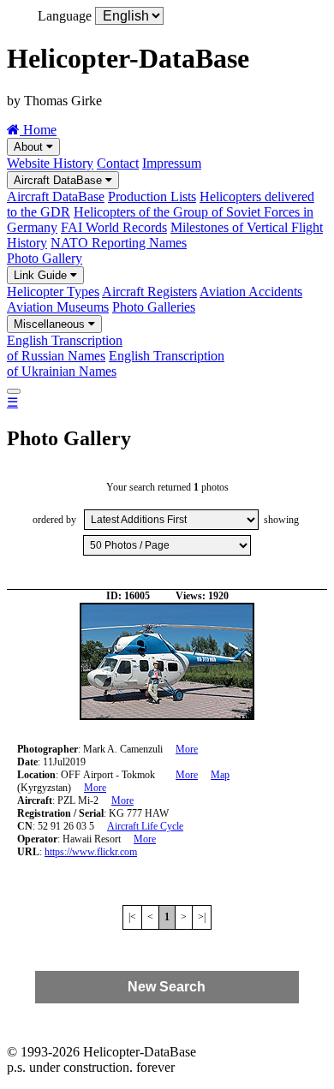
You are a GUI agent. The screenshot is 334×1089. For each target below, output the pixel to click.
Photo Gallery (44, 258)
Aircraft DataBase (59, 180)
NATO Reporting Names (119, 242)
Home (38, 129)
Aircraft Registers (149, 291)
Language (65, 16)
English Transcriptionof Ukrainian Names (115, 363)
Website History (50, 163)
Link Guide (42, 275)
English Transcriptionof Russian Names (64, 348)
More (187, 749)
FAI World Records (114, 227)
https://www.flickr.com (91, 852)
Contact (118, 163)
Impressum (171, 163)
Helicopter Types (53, 291)
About (30, 146)
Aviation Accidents (251, 291)
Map (220, 775)
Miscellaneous (51, 324)
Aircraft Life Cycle (145, 826)
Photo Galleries (153, 307)
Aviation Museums (58, 307)
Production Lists (152, 196)
